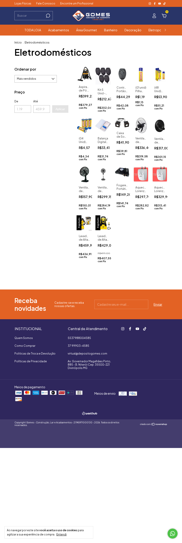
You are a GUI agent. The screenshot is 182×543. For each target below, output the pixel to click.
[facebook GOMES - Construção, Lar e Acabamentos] (154, 3)
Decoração (133, 30)
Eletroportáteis (159, 30)
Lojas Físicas (22, 3)
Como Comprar (24, 345)
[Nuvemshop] (154, 424)
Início (18, 42)
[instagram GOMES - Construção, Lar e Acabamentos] (150, 3)
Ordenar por (25, 69)
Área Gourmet (86, 30)
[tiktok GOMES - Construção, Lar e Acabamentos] (164, 3)
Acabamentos (58, 30)
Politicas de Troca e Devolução (34, 353)
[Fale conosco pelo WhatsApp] (173, 534)
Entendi (61, 534)
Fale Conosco (45, 3)
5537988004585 (79, 338)
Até (35, 101)
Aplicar (60, 109)
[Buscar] (48, 15)
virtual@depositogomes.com (87, 353)
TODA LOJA (32, 30)
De (16, 101)
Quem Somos (23, 338)
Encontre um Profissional (76, 3)
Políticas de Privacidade (30, 361)
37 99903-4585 (78, 345)
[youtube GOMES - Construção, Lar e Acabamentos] (159, 3)
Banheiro (110, 30)
